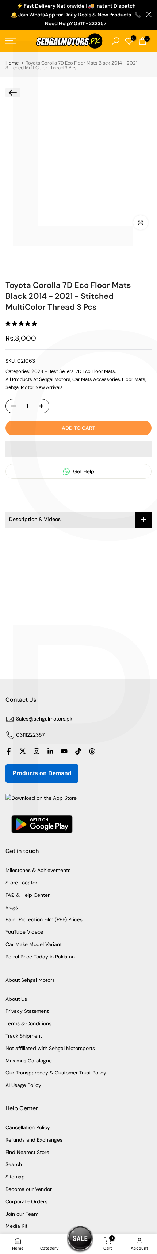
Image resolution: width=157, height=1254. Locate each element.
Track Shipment (23, 1036)
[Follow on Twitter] (22, 751)
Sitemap (15, 1176)
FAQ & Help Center (27, 895)
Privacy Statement (27, 1011)
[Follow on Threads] (92, 751)
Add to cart (78, 428)
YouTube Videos (24, 932)
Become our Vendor (28, 1189)
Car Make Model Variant (33, 944)
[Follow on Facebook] (8, 751)
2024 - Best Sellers (52, 371)
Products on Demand (42, 773)
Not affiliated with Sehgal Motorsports (50, 1048)
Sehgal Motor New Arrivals (34, 387)
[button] (21, 323)
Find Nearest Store (27, 1152)
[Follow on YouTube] (64, 751)
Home (12, 63)
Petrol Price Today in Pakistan (40, 956)
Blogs (11, 907)
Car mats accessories (96, 379)
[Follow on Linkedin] (50, 751)
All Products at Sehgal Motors (37, 379)
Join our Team (21, 1214)
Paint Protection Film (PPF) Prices (44, 919)
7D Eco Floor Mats (95, 371)
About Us (16, 999)
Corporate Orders (26, 1201)
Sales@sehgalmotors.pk (44, 718)
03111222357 (30, 735)
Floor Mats (133, 379)
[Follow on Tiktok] (78, 751)
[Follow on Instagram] (36, 751)
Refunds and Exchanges (33, 1140)
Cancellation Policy (27, 1127)
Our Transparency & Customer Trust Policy (55, 1072)
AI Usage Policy (23, 1085)
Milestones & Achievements (37, 870)
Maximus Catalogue (28, 1060)
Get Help (83, 471)
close (149, 14)
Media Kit (16, 1226)
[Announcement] (75, 15)
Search (13, 1164)
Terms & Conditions (28, 1023)
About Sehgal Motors (30, 980)
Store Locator (21, 882)
